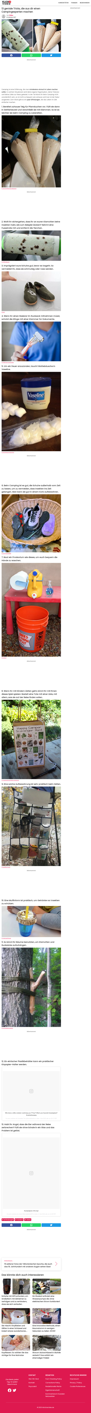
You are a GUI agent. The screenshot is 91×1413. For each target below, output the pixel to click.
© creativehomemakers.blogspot (10, 780)
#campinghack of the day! (31, 1211)
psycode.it (33, 1386)
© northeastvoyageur (7, 1028)
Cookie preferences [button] (77, 1386)
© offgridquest (5, 262)
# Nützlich (19, 1219)
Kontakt (32, 1383)
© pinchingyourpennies (8, 452)
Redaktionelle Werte (53, 1386)
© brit (3, 312)
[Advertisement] (31, 73)
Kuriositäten (63, 3)
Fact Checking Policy (54, 1379)
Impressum (74, 1379)
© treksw (4, 658)
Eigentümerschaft (53, 1390)
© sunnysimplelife (6, 553)
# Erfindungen (8, 1219)
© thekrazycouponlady (8, 362)
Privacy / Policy (76, 1383)
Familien (74, 3)
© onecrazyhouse (6, 938)
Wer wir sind (34, 1379)
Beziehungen (84, 3)
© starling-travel (6, 867)
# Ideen (28, 1219)
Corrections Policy (53, 1383)
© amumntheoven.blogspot (9, 188)
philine (11, 15)
